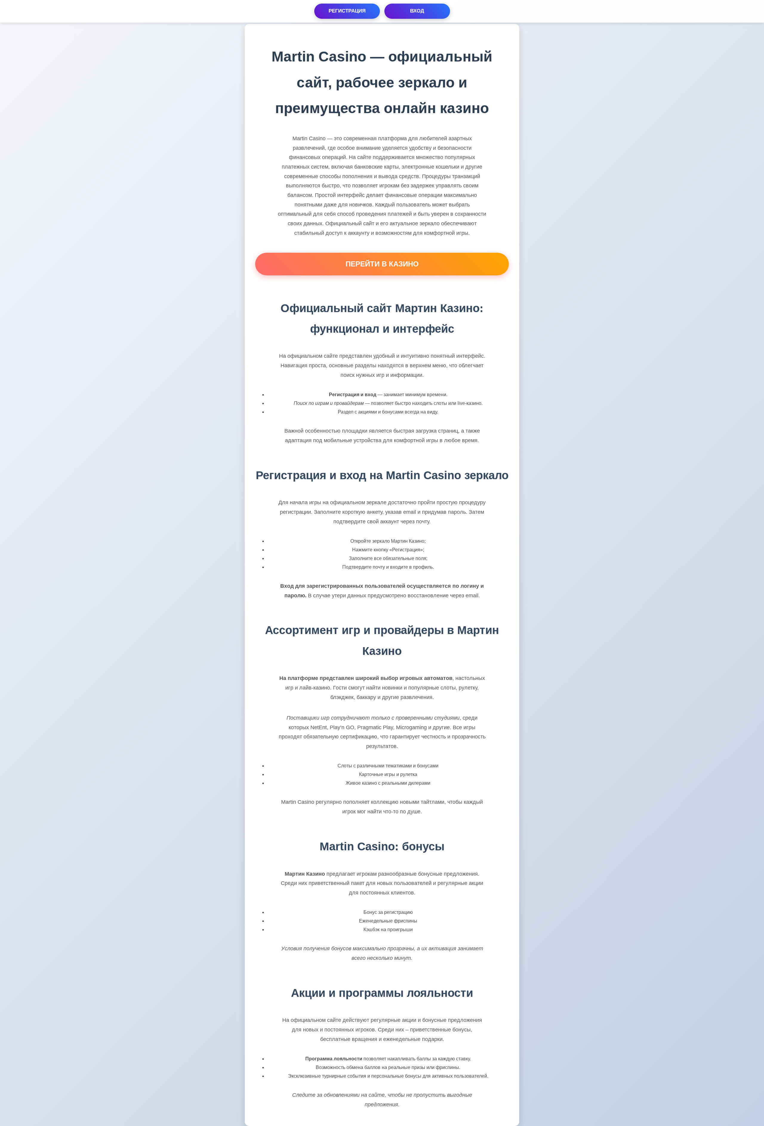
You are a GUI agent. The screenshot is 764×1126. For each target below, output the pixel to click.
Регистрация (347, 11)
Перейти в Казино (382, 264)
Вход (417, 11)
